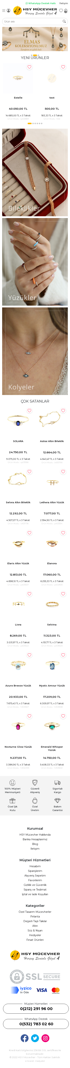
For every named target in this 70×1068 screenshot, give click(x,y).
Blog (35, 844)
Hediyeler (35, 935)
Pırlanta (35, 916)
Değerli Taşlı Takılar (35, 921)
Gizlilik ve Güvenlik (35, 885)
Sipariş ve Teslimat (35, 889)
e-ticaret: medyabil (35, 1061)
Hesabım (35, 866)
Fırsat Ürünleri (35, 939)
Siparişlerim (35, 871)
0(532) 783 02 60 (36, 1024)
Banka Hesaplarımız (35, 839)
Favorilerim (35, 880)
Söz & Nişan (35, 930)
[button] (31, 55)
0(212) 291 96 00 (36, 1008)
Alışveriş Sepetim (35, 875)
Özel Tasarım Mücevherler (35, 911)
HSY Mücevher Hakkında (35, 834)
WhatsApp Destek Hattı (42, 3)
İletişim (63, 3)
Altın (35, 925)
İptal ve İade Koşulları (35, 894)
